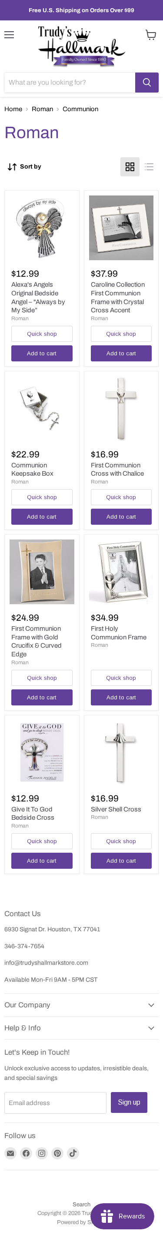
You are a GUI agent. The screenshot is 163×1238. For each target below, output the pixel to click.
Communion (80, 109)
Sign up (129, 1102)
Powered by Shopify (81, 1222)
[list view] (149, 166)
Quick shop (42, 334)
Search (81, 1205)
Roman (42, 109)
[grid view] (130, 166)
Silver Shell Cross (116, 809)
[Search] (147, 83)
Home (13, 109)
